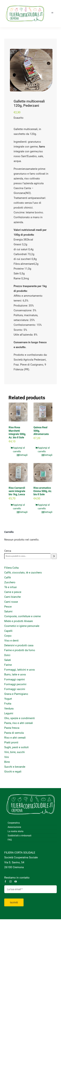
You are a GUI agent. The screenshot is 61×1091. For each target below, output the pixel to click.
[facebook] (5, 881)
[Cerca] (54, 556)
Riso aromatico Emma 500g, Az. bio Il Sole (42, 491)
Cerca (7, 550)
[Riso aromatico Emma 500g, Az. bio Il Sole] (42, 472)
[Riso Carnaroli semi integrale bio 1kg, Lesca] (18, 472)
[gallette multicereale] (31, 70)
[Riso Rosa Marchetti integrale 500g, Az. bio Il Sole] (18, 412)
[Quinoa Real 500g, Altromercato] (42, 412)
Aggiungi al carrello (19, 449)
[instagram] (10, 881)
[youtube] (15, 881)
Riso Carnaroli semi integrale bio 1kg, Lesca (17, 491)
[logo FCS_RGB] (25, 4)
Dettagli (23, 455)
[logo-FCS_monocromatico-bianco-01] (30, 792)
